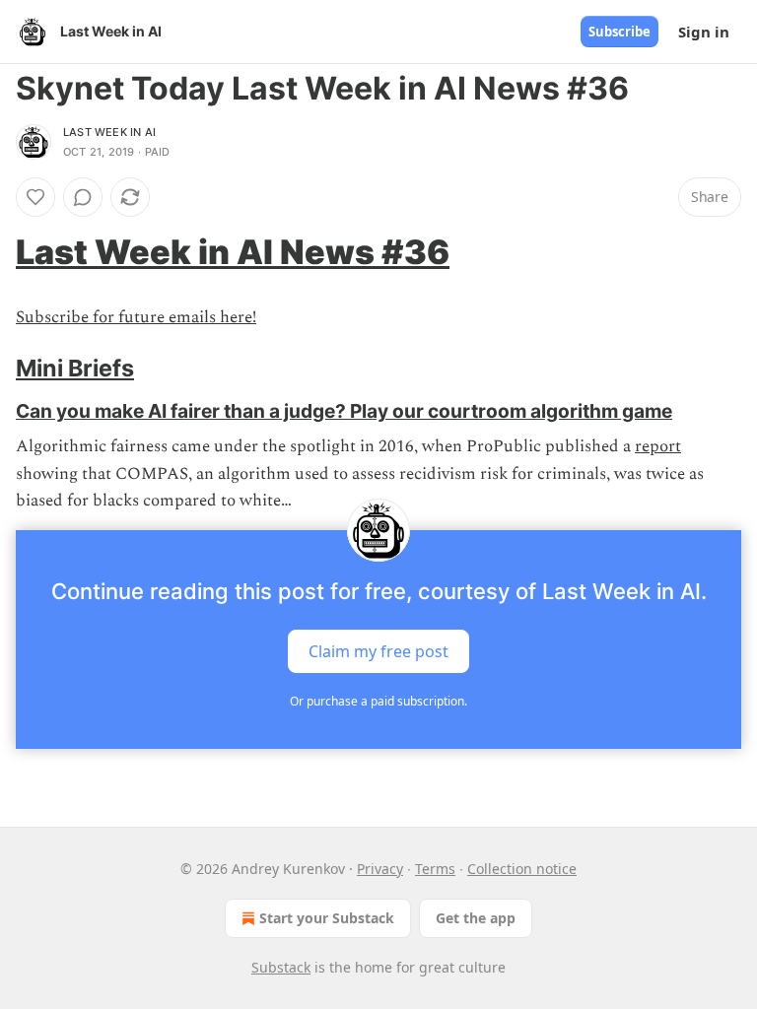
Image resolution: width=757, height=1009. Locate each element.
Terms (435, 868)
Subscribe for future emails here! (136, 317)
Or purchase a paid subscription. (378, 701)
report (658, 446)
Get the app (476, 917)
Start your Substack (326, 917)
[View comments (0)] (83, 197)
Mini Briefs (75, 368)
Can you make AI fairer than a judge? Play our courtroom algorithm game (344, 411)
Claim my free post (378, 651)
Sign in (703, 31)
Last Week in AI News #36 (232, 252)
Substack (280, 967)
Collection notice (522, 868)
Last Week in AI (109, 132)
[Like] (35, 197)
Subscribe (619, 31)
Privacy (380, 868)
